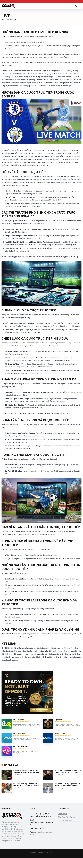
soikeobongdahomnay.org (13, 822)
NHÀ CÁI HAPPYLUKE (21, 747)
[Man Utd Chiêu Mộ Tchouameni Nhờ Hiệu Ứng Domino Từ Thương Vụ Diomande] (7, 792)
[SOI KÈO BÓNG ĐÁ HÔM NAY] (9, 5)
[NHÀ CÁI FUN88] (7, 742)
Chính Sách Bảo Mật (65, 820)
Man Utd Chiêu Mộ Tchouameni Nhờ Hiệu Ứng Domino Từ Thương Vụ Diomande (26, 785)
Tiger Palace (59, 720)
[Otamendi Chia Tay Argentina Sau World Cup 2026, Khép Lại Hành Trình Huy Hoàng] (48, 792)
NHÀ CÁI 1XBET (60, 734)
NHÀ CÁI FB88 (18, 720)
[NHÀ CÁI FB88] (7, 728)
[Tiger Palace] (48, 728)
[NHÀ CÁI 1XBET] (48, 742)
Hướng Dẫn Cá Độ (12, 19)
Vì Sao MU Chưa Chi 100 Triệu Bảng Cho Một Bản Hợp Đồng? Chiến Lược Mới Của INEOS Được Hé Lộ (68, 772)
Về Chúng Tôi (62, 814)
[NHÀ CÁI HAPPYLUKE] (7, 755)
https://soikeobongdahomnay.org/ (41, 833)
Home (3, 19)
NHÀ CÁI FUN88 (19, 734)
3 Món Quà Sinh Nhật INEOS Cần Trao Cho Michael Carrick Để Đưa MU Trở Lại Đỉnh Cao (26, 772)
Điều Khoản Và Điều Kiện (66, 817)
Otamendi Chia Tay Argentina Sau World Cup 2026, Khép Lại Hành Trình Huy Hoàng (67, 785)
